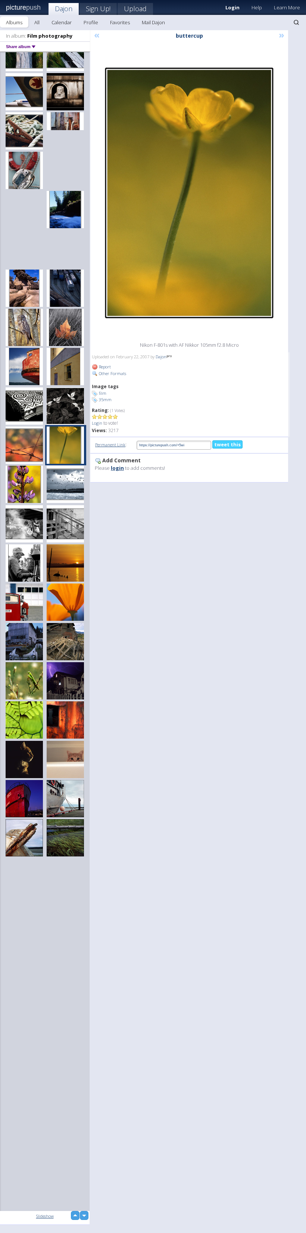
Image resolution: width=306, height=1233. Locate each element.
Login (97, 423)
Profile (91, 22)
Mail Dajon (153, 22)
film (102, 393)
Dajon (63, 8)
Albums (14, 22)
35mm (105, 399)
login (117, 468)
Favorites (120, 22)
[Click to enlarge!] (189, 193)
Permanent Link (110, 444)
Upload (135, 8)
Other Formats (112, 373)
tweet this (227, 444)
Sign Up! (98, 8)
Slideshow (45, 1216)
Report (104, 366)
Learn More (287, 7)
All (37, 22)
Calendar (61, 22)
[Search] (296, 22)
